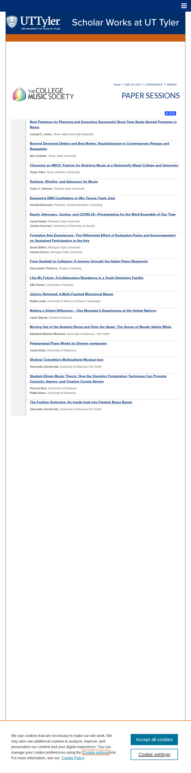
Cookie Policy (73, 758)
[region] (95, 746)
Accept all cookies (154, 739)
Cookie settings (96, 752)
